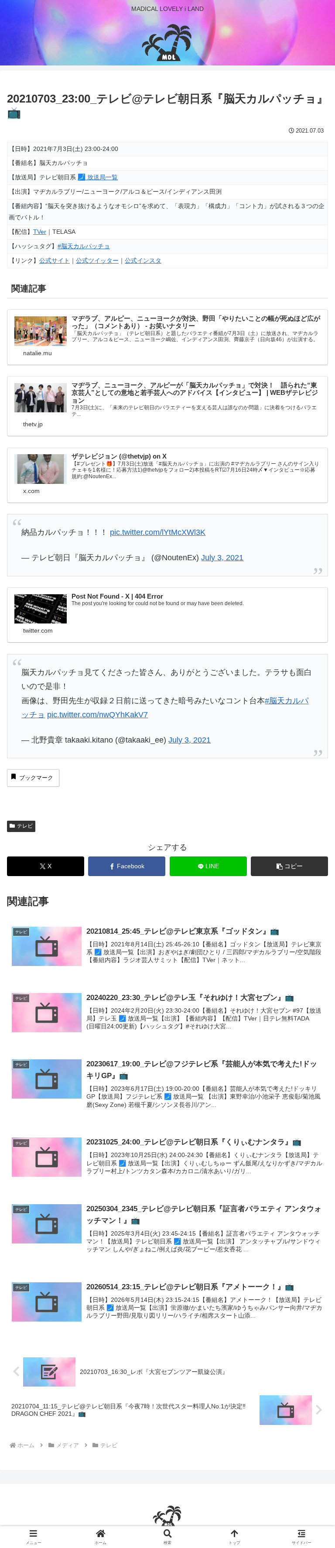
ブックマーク (36, 777)
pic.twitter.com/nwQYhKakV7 (97, 714)
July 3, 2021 (222, 557)
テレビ (25, 826)
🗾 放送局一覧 (98, 177)
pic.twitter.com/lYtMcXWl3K (157, 532)
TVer (39, 231)
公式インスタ (143, 260)
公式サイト (54, 260)
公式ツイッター (97, 260)
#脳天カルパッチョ (84, 246)
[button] (289, 866)
